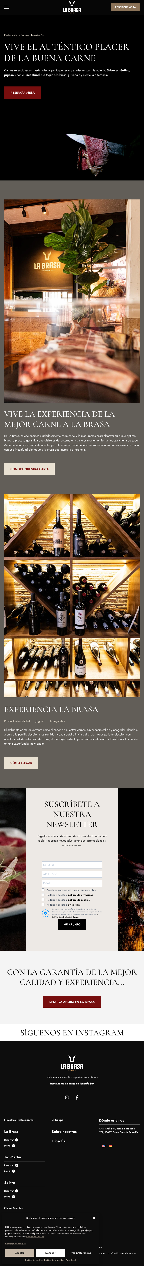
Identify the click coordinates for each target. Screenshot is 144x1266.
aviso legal (74, 904)
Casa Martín (13, 1208)
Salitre (9, 1182)
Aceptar (19, 1253)
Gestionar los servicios (15, 1243)
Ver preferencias (81, 1253)
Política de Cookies (35, 1236)
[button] (94, 1218)
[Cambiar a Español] (110, 1146)
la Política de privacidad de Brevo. (75, 915)
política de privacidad (80, 895)
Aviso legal (71, 1260)
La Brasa (11, 1131)
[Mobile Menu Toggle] (7, 7)
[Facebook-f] (77, 1097)
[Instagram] (67, 1097)
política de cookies (79, 900)
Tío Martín (12, 1157)
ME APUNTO (72, 924)
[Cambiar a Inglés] (103, 1146)
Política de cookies (33, 1260)
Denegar (50, 1253)
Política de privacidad (54, 1260)
